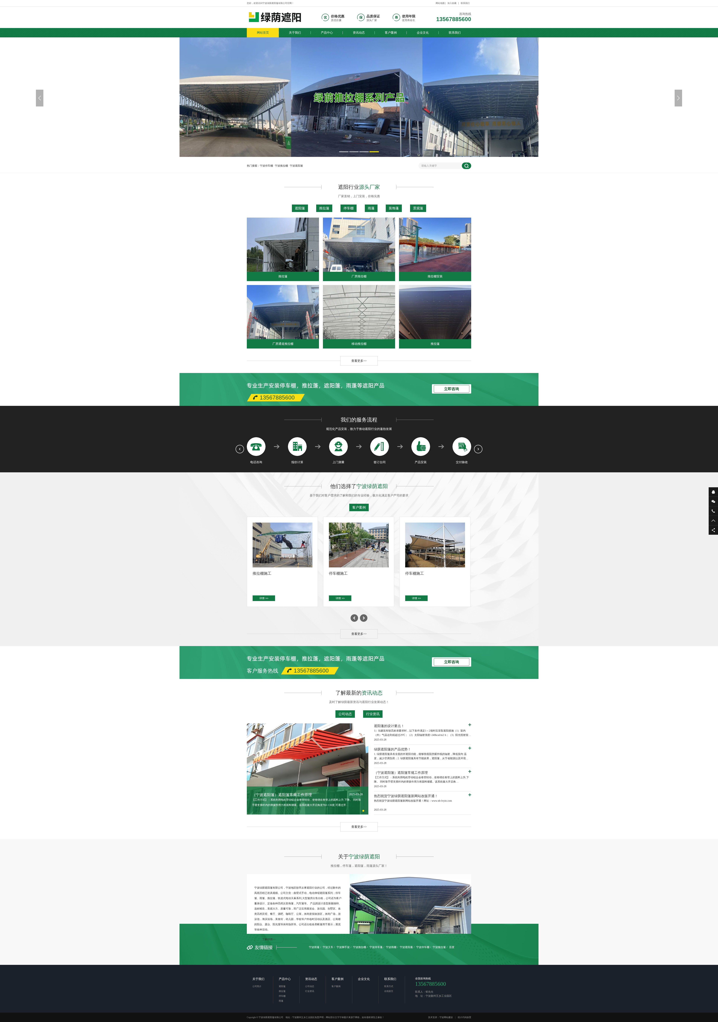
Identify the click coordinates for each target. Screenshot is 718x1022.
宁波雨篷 (314, 947)
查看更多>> (359, 360)
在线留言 (388, 991)
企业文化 (423, 32)
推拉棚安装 (435, 276)
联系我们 (465, 3)
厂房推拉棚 (359, 276)
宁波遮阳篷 (296, 165)
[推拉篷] (283, 245)
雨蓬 (371, 208)
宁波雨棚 (391, 947)
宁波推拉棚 (281, 165)
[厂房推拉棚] (359, 245)
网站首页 (263, 32)
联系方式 (388, 986)
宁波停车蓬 (376, 947)
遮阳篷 (300, 208)
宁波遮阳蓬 (406, 947)
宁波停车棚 (266, 165)
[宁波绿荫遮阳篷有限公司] (278, 17)
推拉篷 (324, 208)
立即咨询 (451, 389)
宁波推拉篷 (439, 947)
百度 (451, 947)
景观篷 (418, 208)
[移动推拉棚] (359, 312)
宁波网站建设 (446, 1017)
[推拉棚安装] (435, 245)
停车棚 (348, 208)
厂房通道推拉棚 (282, 343)
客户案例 (391, 32)
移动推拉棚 (359, 343)
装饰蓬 (394, 208)
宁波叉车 (328, 947)
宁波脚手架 (343, 947)
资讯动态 (359, 32)
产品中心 (327, 32)
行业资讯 (373, 714)
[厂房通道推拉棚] (283, 312)
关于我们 (295, 32)
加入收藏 (451, 3)
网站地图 (440, 3)
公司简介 (256, 986)
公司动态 (345, 714)
